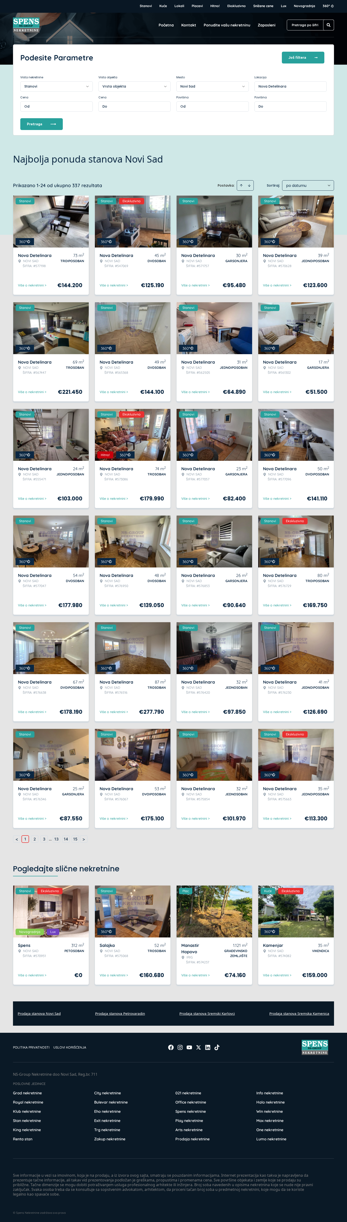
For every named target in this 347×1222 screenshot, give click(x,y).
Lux (283, 6)
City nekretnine (107, 1093)
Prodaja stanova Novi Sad (39, 1013)
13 (56, 839)
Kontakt (188, 25)
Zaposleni (266, 25)
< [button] (16, 839)
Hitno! (215, 6)
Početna (166, 25)
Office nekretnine (190, 1102)
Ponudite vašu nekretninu (227, 25)
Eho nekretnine (107, 1111)
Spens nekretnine (190, 1111)
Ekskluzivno (236, 6)
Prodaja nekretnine (192, 1139)
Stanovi (146, 6)
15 (75, 839)
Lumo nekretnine (271, 1139)
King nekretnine (27, 1129)
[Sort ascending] (241, 185)
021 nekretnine (188, 1093)
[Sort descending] (249, 185)
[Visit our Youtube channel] (189, 1047)
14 (66, 839)
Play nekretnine (189, 1120)
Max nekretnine (270, 1120)
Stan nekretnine (27, 1120)
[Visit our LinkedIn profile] (208, 1047)
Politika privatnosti (31, 1047)
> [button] (83, 839)
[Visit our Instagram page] (180, 1047)
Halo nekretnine (270, 1102)
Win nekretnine (269, 1111)
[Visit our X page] (198, 1047)
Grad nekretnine (27, 1093)
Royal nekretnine (28, 1102)
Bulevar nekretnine (111, 1102)
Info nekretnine (269, 1093)
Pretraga (34, 124)
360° (326, 6)
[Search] (328, 25)
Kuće (163, 6)
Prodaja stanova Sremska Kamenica (299, 1013)
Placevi (197, 6)
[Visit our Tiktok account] (217, 1047)
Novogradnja (304, 6)
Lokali (179, 6)
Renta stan (22, 1139)
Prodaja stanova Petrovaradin (120, 1013)
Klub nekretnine (27, 1111)
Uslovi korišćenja (69, 1047)
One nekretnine (269, 1129)
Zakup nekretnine (109, 1139)
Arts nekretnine (189, 1129)
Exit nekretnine (107, 1120)
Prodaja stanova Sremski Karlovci (207, 1013)
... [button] (50, 839)
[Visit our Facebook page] (171, 1047)
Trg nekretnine (107, 1129)
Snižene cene (263, 6)
